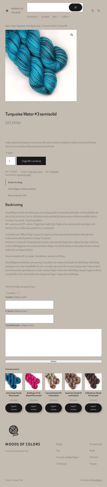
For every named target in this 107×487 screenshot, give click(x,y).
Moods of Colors (24, 174)
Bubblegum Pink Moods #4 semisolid (34, 394)
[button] (71, 34)
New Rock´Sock (34, 25)
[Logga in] (93, 11)
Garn (13, 25)
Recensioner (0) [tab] (17, 195)
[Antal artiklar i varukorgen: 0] (99, 11)
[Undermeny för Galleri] (69, 16)
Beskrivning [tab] (15, 182)
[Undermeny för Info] (58, 16)
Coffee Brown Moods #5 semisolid (93, 394)
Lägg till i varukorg (31, 161)
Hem (7, 25)
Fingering (21, 25)
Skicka (53, 361)
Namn (16, 297)
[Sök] (75, 7)
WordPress (97, 480)
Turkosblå (54, 171)
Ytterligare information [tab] (22, 188)
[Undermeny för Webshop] (37, 16)
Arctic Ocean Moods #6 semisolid (14, 394)
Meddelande (19, 325)
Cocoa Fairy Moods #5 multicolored (73, 394)
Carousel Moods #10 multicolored (53, 394)
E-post (16, 311)
